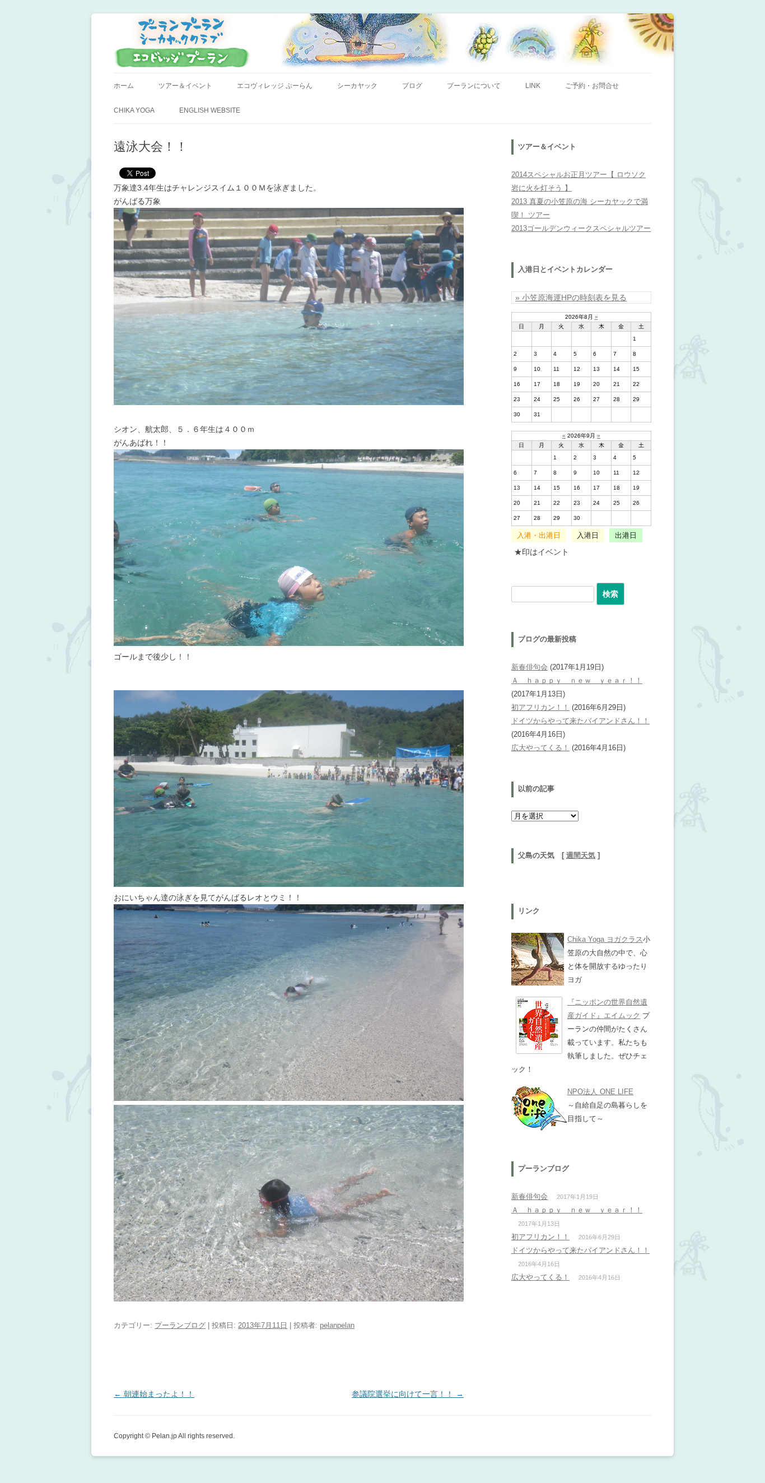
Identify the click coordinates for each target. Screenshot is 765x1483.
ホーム (124, 86)
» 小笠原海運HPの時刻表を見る (571, 297)
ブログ (412, 86)
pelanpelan (337, 1325)
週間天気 (580, 855)
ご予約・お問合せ (592, 86)
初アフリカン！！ (540, 707)
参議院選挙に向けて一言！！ (408, 1393)
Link (532, 86)
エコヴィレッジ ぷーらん (274, 86)
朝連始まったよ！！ (154, 1393)
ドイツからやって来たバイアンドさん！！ (580, 721)
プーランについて (474, 86)
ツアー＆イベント (185, 86)
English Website (209, 110)
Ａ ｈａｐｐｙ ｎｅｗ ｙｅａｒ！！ (576, 680)
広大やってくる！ (540, 747)
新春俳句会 (529, 667)
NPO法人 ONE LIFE (600, 1091)
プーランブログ (180, 1325)
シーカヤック (357, 86)
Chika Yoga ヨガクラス (605, 939)
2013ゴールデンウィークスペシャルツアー (581, 228)
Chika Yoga (134, 110)
